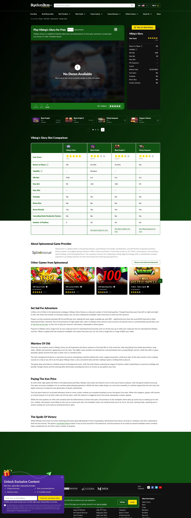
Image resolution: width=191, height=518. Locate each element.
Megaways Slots (101, 512)
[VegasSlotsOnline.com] (41, 5)
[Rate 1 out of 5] (111, 106)
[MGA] (103, 488)
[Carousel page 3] (97, 129)
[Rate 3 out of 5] (115, 106)
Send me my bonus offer (50, 498)
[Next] (102, 129)
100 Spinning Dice (105, 286)
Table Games (146, 502)
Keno (143, 505)
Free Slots (46, 19)
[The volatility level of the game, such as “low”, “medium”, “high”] (136, 49)
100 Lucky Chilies (72, 286)
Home (40, 19)
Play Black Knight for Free (99, 230)
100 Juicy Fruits (39, 286)
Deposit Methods (79, 510)
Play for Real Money (145, 27)
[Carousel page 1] (93, 129)
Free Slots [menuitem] (33, 14)
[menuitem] (64, 14)
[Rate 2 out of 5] (113, 106)
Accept (132, 502)
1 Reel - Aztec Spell (138, 286)
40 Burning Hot (124, 515)
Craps (144, 507)
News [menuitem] (159, 14)
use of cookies (102, 504)
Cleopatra (122, 510)
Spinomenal (54, 19)
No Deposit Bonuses (80, 512)
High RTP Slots (101, 510)
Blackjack (145, 510)
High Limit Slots (101, 515)
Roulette (145, 512)
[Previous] (88, 129)
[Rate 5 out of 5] (119, 106)
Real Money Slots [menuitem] (47, 14)
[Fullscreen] (120, 29)
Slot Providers (78, 515)
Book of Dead (124, 512)
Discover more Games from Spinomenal (146, 262)
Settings (122, 502)
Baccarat (145, 515)
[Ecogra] (87, 488)
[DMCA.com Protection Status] (70, 488)
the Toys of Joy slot (40, 324)
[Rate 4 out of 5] (117, 106)
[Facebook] (152, 487)
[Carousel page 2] (95, 129)
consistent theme (63, 423)
